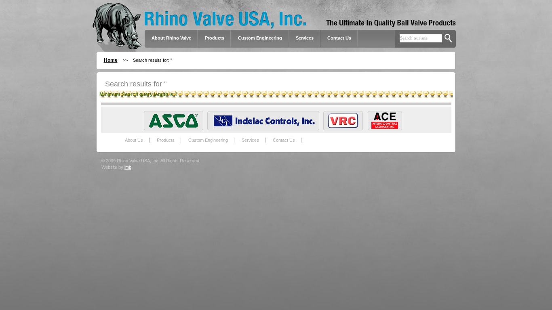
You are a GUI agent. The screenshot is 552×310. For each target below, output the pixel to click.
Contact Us (339, 38)
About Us (134, 140)
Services (305, 38)
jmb (127, 167)
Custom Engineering (208, 140)
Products (166, 140)
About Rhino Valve (171, 38)
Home (111, 60)
